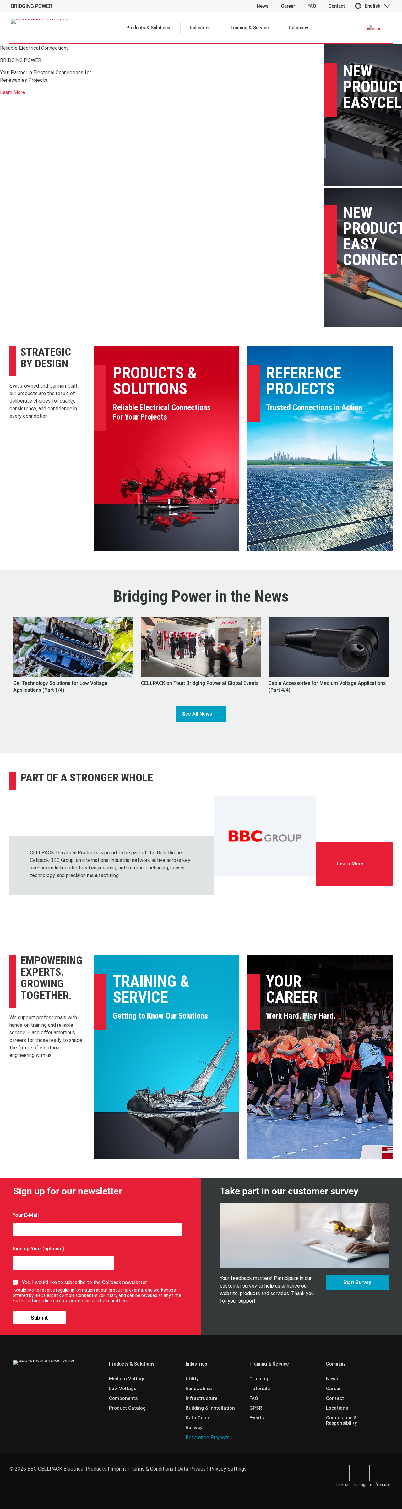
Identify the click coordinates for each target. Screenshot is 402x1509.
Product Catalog (127, 1408)
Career (333, 1388)
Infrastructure (201, 1398)
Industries (196, 1364)
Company (335, 1364)
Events (256, 1418)
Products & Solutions (155, 381)
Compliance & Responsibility (341, 1420)
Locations (337, 1408)
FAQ (253, 1398)
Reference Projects (303, 381)
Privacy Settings (228, 1469)
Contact (335, 1398)
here (123, 1300)
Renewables (199, 1388)
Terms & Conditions (151, 1469)
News (332, 1379)
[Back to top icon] (371, 1496)
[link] (265, 836)
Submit (39, 1318)
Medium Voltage (127, 1379)
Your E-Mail (26, 1215)
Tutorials (259, 1388)
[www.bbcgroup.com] (265, 836)
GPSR (255, 1408)
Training (258, 1379)
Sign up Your (27, 1249)
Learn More (12, 92)
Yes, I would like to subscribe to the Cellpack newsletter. (85, 1282)
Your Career (292, 989)
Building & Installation (210, 1408)
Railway (194, 1427)
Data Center (199, 1418)
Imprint (118, 1469)
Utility (192, 1379)
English (372, 6)
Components (123, 1398)
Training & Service (151, 989)
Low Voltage (122, 1388)
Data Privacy (191, 1469)
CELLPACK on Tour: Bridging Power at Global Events (199, 683)
